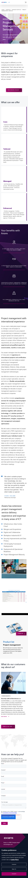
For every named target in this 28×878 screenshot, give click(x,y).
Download (20, 633)
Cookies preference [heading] (9, 850)
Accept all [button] (14, 873)
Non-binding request (13, 90)
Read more (4, 716)
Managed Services (16, 9)
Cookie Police (15, 860)
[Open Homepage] (9, 838)
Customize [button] (14, 864)
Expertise (8, 9)
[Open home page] (4, 2)
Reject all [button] (14, 869)
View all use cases (7, 726)
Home (3, 9)
